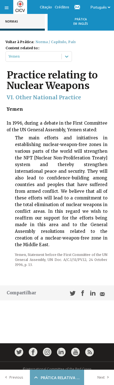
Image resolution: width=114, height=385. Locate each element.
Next (101, 377)
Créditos (62, 7)
